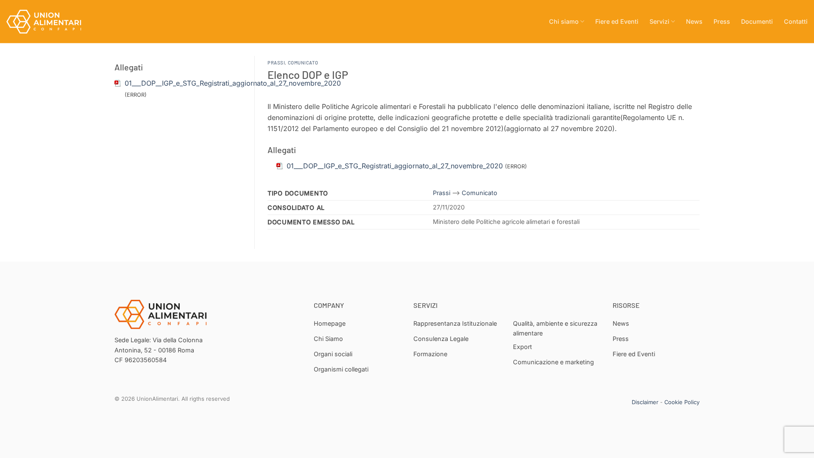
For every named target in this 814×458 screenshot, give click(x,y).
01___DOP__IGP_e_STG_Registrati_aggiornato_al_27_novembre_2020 (233, 83)
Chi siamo (564, 21)
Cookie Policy (682, 402)
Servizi (659, 21)
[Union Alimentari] (48, 22)
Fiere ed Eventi (616, 21)
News (694, 21)
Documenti (757, 21)
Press (722, 21)
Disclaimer (645, 402)
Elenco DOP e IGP (308, 74)
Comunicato (303, 62)
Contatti (796, 21)
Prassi (276, 62)
